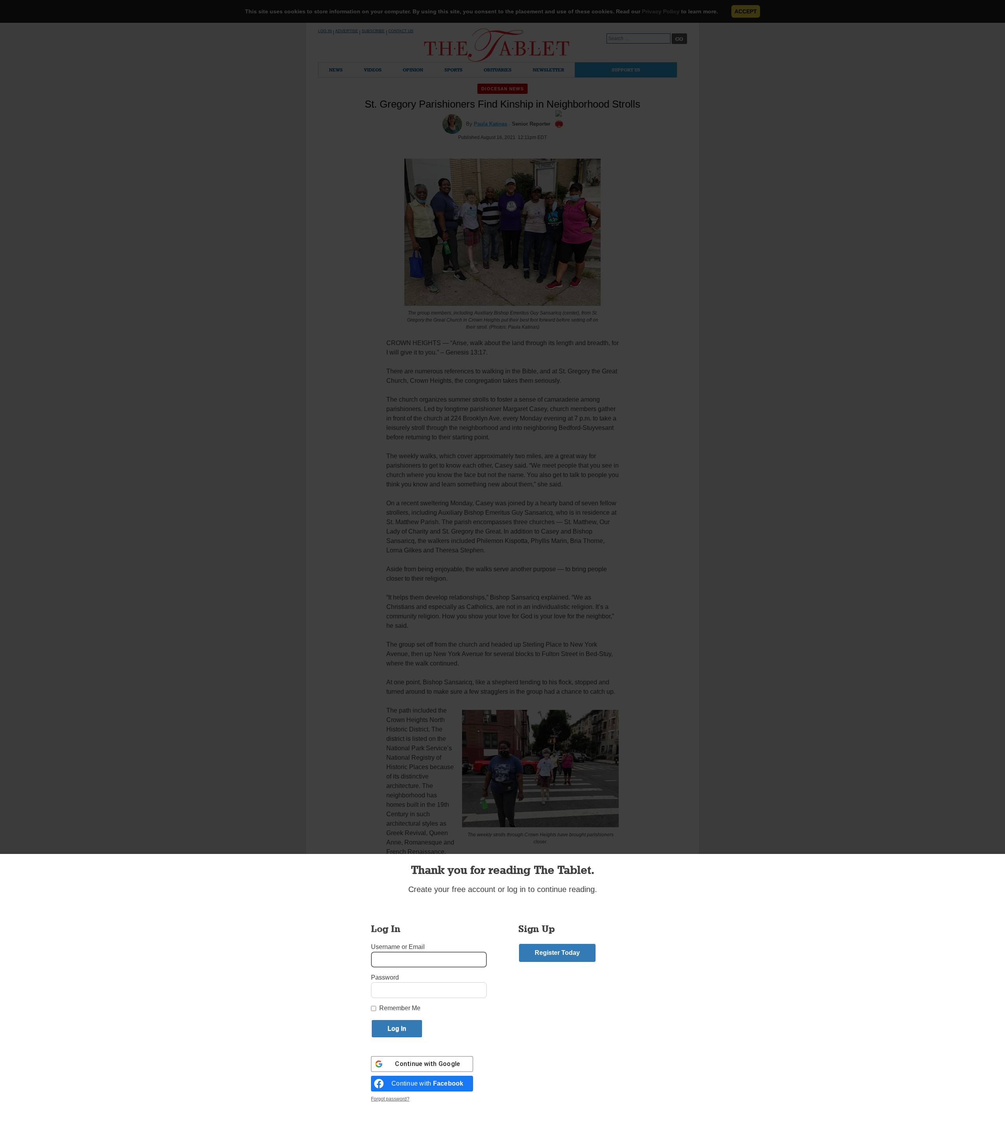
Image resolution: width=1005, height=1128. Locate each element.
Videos (373, 70)
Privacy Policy (661, 11)
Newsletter (548, 70)
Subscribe (373, 31)
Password (385, 977)
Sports (453, 70)
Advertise (346, 31)
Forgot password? (390, 1099)
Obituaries (498, 70)
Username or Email (398, 946)
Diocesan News (502, 88)
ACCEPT (746, 11)
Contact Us (400, 31)
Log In (325, 31)
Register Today (557, 952)
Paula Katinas (490, 124)
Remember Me (399, 1008)
